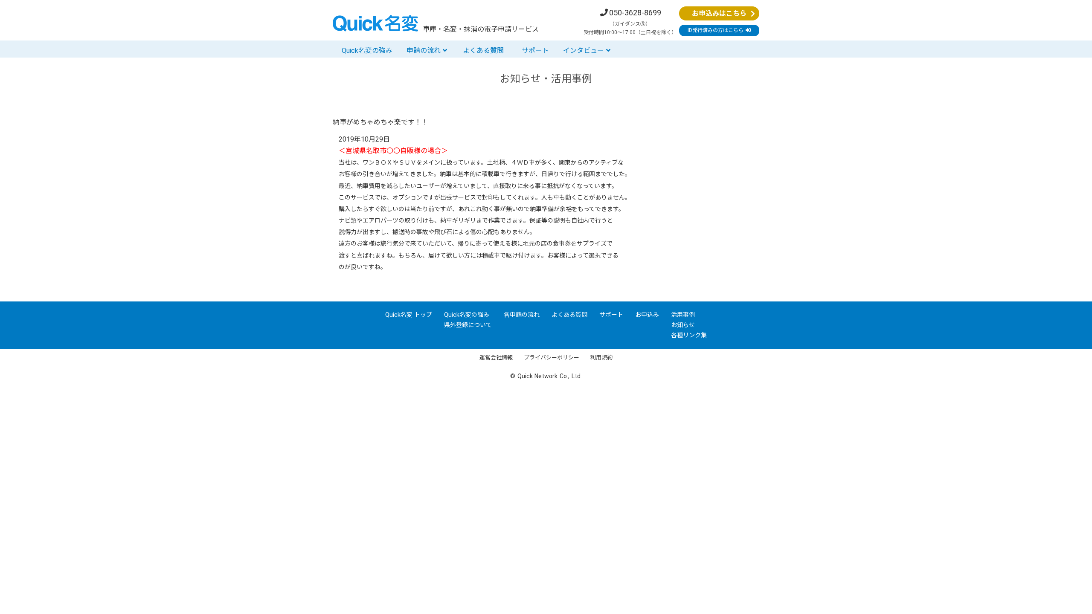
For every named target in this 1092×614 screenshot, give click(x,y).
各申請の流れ (522, 314)
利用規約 (601, 357)
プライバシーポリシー (551, 357)
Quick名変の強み (367, 50)
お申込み (647, 314)
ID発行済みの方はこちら (717, 30)
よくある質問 (483, 50)
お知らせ (683, 324)
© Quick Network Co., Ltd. (545, 376)
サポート (535, 50)
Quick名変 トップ (409, 314)
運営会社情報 (496, 357)
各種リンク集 (689, 335)
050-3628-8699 (635, 12)
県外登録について (468, 324)
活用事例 (683, 314)
